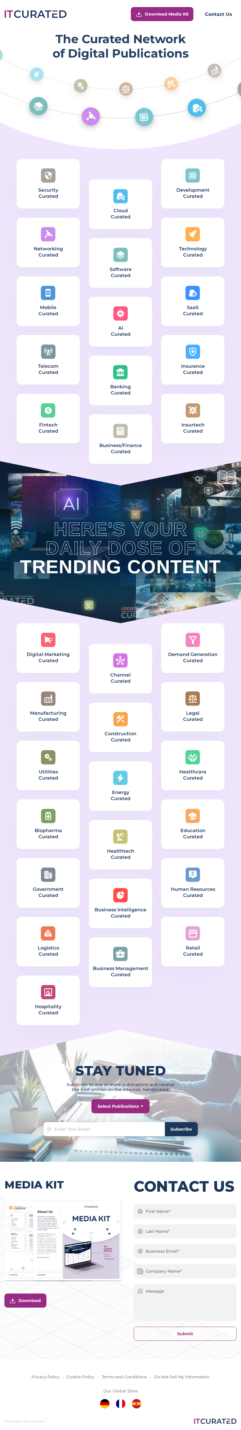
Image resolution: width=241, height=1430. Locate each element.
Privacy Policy (45, 1377)
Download (30, 1300)
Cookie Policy (80, 1377)
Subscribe (181, 1129)
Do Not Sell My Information (182, 1377)
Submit (185, 1333)
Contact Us (218, 14)
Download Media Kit (167, 14)
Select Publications (118, 1106)
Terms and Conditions (124, 1377)
